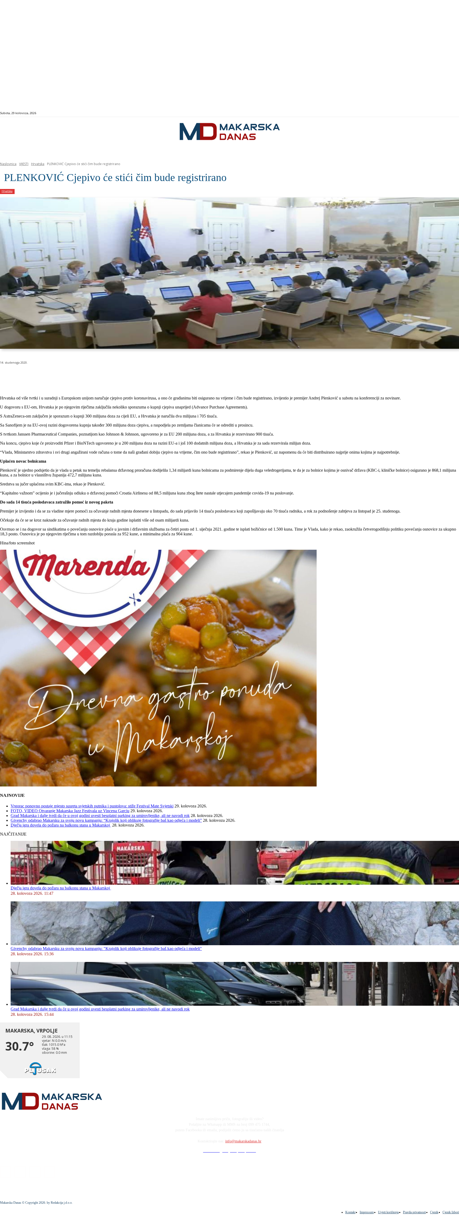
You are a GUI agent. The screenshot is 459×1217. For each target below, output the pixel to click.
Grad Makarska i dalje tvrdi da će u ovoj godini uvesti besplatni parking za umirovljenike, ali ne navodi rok (100, 815)
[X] (66, 376)
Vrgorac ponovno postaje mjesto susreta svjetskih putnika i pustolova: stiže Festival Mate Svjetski (92, 806)
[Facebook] (427, 113)
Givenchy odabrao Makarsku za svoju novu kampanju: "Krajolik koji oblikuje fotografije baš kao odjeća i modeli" (106, 948)
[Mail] (439, 113)
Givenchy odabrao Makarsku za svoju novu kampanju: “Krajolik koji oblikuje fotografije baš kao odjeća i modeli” (106, 820)
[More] (142, 376)
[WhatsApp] (85, 376)
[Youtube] (445, 113)
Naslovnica (8, 164)
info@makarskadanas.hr (243, 1141)
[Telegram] (123, 376)
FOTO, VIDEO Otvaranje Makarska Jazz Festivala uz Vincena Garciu (70, 811)
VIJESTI (23, 164)
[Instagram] (433, 113)
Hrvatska (37, 164)
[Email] (104, 376)
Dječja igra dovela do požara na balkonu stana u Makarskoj (61, 825)
